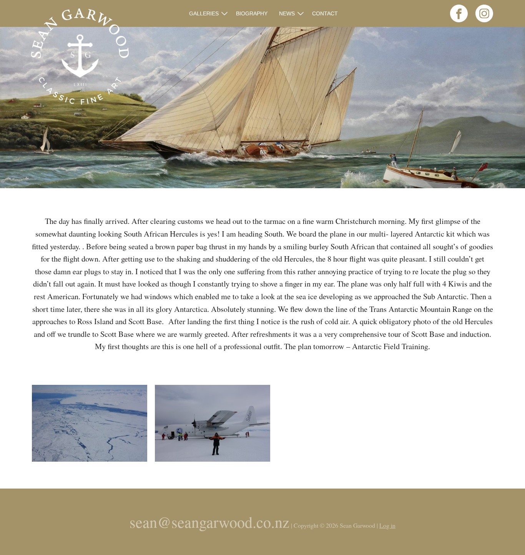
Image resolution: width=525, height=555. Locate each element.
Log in (387, 525)
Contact (325, 13)
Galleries (204, 13)
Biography (251, 13)
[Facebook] (456, 19)
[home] (80, 57)
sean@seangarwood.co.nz (209, 522)
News (287, 13)
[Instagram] (481, 19)
